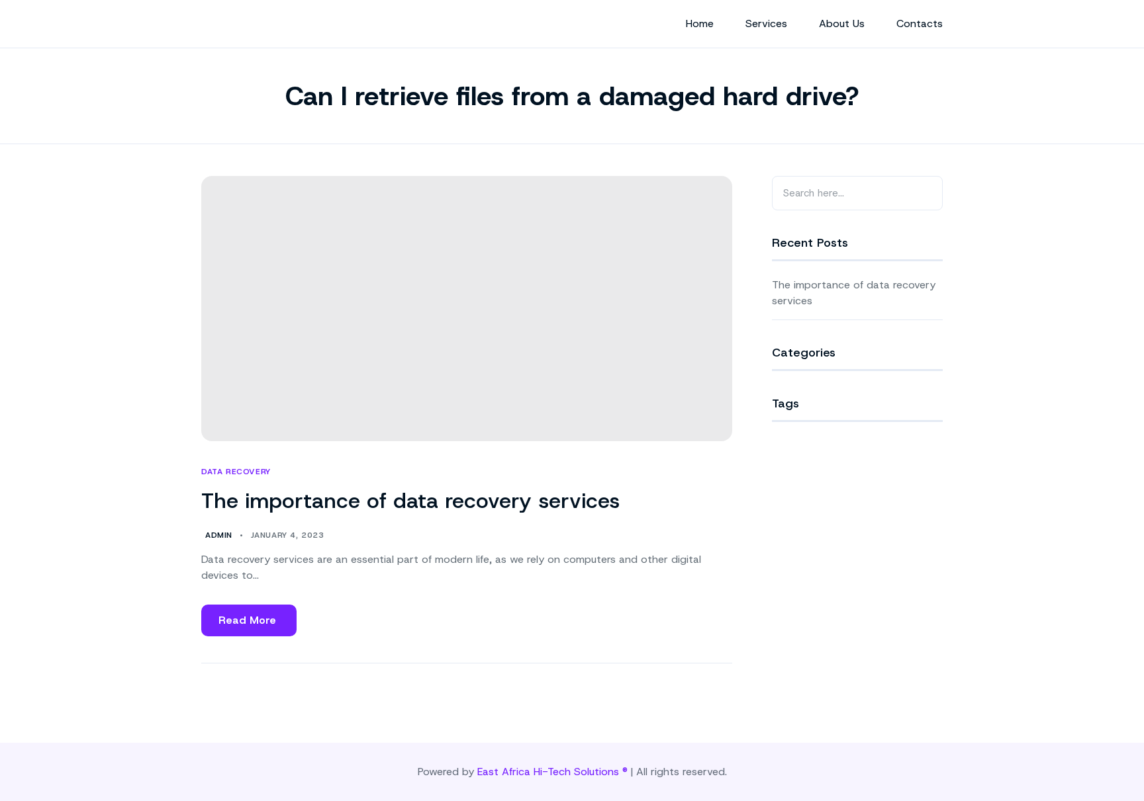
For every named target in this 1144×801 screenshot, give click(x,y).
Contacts (919, 23)
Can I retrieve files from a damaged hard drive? (572, 96)
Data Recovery (236, 472)
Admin (218, 535)
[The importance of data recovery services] (466, 308)
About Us (842, 23)
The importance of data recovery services (410, 501)
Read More (248, 624)
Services (766, 23)
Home (700, 23)
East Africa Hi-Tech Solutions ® (552, 772)
